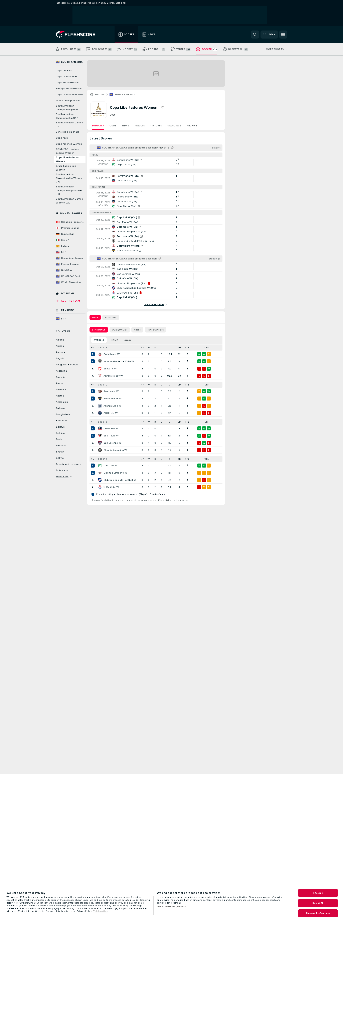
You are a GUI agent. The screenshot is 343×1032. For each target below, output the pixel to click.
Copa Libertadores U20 (69, 94)
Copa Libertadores (66, 76)
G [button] (169, 347)
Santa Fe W (110, 368)
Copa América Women (69, 143)
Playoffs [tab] (111, 317)
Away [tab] (127, 340)
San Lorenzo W (112, 442)
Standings (174, 125)
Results (140, 125)
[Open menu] (283, 35)
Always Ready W (113, 375)
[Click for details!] (156, 162)
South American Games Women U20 (69, 200)
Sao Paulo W (111, 435)
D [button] (155, 347)
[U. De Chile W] (100, 487)
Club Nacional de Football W (120, 480)
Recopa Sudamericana (69, 88)
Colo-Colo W (111, 428)
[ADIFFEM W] (100, 413)
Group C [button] (102, 422)
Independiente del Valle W (119, 361)
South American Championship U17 (67, 116)
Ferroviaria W (111, 391)
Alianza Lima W (112, 405)
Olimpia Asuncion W (115, 450)
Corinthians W (112, 354)
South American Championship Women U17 (69, 190)
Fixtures (156, 125)
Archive (192, 125)
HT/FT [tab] (137, 329)
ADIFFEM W (111, 413)
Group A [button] (102, 347)
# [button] (92, 347)
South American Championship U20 (67, 107)
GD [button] (179, 347)
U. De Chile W (111, 487)
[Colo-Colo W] (100, 428)
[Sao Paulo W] (100, 436)
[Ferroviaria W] (100, 391)
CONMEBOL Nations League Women (67, 151)
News (125, 125)
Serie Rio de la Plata (67, 131)
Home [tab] (114, 340)
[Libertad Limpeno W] (100, 473)
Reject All (317, 903)
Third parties (100, 911)
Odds (113, 125)
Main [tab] (95, 317)
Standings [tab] (99, 329)
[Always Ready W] (100, 376)
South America (125, 94)
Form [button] (206, 347)
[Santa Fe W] (100, 369)
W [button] (149, 347)
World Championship (68, 100)
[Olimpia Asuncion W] (100, 450)
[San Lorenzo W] (100, 443)
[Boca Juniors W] (100, 399)
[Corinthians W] (100, 354)
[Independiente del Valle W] (100, 361)
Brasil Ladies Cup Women (66, 167)
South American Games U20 (69, 124)
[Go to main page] (78, 34)
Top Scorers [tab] (155, 329)
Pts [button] (187, 347)
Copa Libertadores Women (67, 159)
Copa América (64, 70)
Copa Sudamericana (67, 82)
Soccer (100, 94)
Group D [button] (103, 459)
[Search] (255, 35)
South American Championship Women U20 (69, 178)
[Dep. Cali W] (100, 466)
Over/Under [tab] (119, 329)
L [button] (161, 347)
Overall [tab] (99, 340)
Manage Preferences (318, 913)
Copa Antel (62, 137)
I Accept (318, 893)
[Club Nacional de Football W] (100, 480)
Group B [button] (102, 384)
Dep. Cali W (110, 465)
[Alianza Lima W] (100, 406)
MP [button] (142, 347)
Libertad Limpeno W (115, 472)
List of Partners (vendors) (171, 906)
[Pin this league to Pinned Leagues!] (162, 107)
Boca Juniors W (113, 398)
